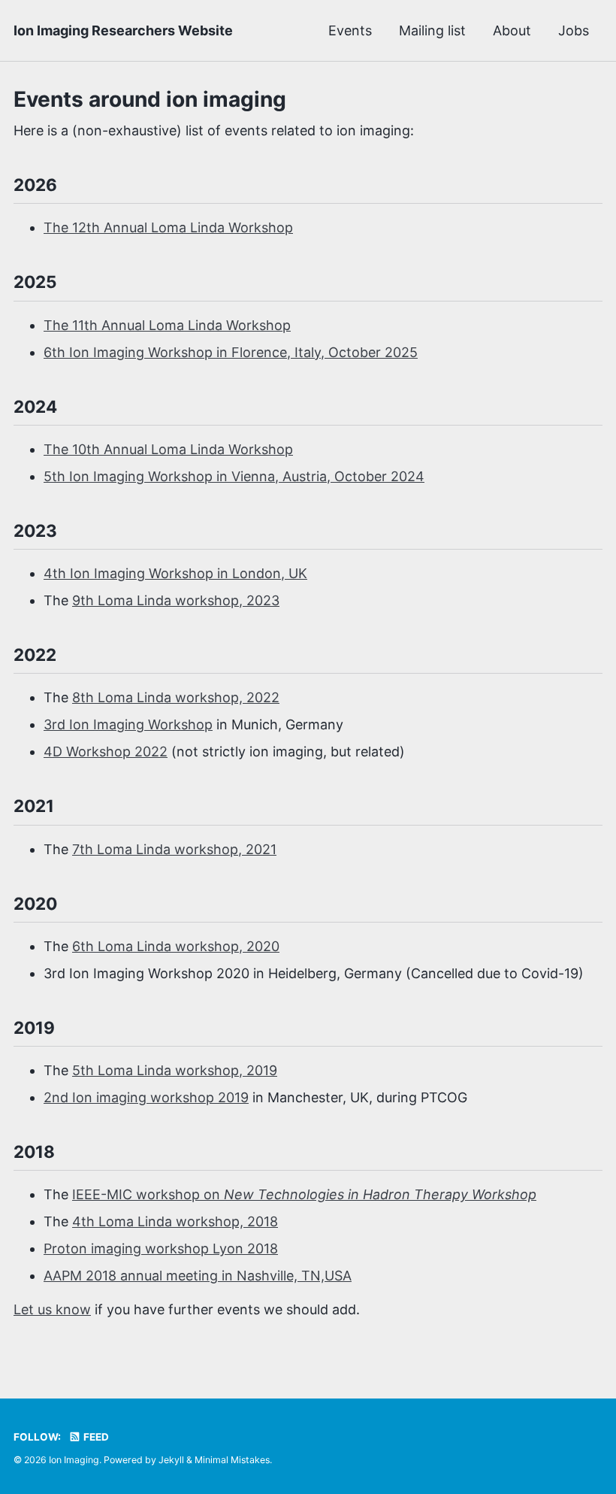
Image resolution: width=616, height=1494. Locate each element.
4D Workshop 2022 (106, 751)
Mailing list (432, 30)
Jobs (573, 30)
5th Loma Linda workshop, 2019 (174, 1070)
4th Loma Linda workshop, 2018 (175, 1221)
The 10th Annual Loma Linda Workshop (168, 449)
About (512, 30)
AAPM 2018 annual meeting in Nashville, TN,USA (198, 1275)
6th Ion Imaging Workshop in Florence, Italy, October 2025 (231, 352)
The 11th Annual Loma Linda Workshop (167, 325)
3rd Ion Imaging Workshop (128, 724)
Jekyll (171, 1459)
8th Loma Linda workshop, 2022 (175, 697)
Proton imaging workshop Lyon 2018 (161, 1248)
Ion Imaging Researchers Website (123, 30)
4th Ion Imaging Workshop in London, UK (175, 573)
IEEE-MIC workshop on (304, 1194)
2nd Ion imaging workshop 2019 (146, 1097)
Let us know (52, 1309)
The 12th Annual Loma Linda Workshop (168, 227)
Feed (95, 1437)
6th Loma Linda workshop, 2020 (175, 946)
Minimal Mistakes (232, 1459)
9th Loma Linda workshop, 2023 (175, 600)
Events (350, 30)
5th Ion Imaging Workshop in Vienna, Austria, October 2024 (234, 476)
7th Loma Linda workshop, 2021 (174, 849)
